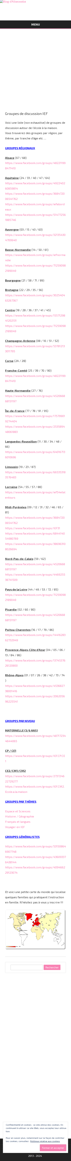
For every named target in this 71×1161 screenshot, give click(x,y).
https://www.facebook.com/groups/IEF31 (32, 528)
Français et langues (17, 821)
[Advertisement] (35, 66)
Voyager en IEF (15, 827)
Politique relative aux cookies (45, 1141)
